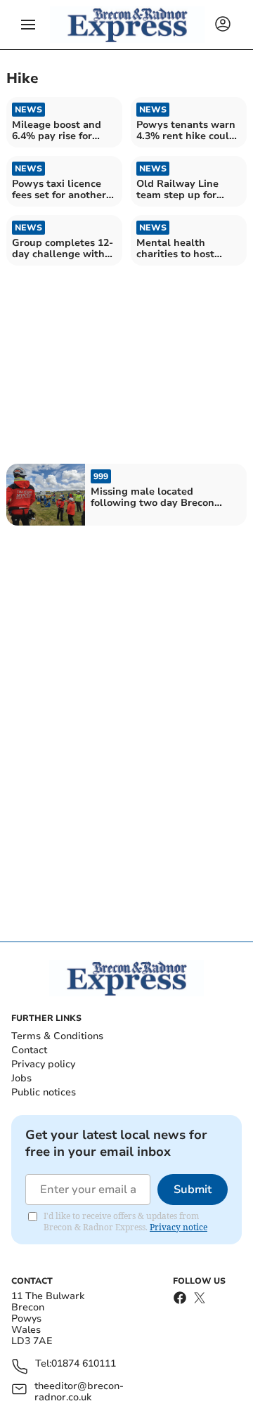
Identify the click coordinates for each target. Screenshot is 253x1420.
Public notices (43, 1092)
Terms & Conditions (57, 1036)
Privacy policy (43, 1064)
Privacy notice (178, 1227)
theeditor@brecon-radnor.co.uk (79, 1392)
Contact (29, 1050)
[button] (28, 24)
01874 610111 (83, 1364)
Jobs (21, 1078)
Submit (193, 1189)
